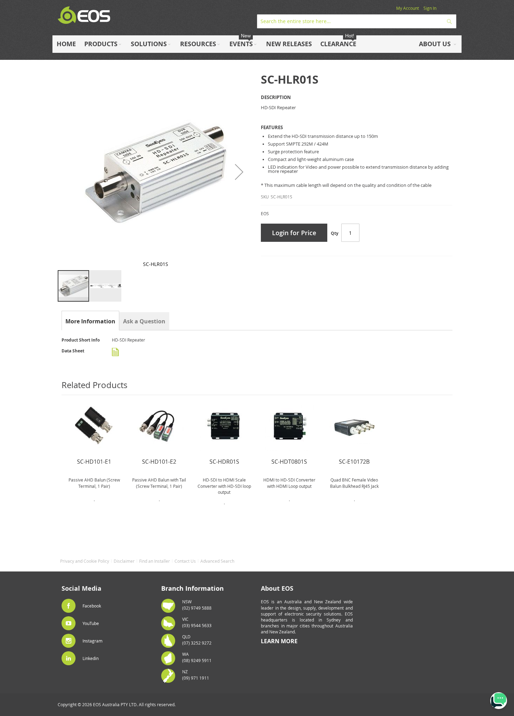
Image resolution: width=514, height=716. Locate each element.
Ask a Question (144, 321)
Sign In (429, 8)
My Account (407, 8)
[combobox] (356, 21)
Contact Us (185, 561)
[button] (239, 171)
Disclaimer (124, 561)
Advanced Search (217, 561)
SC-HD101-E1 (94, 461)
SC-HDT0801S (289, 461)
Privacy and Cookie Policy (84, 561)
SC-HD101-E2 (159, 461)
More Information (90, 321)
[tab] (90, 321)
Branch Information (192, 588)
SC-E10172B (354, 461)
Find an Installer (154, 561)
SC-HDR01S (224, 461)
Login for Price (294, 233)
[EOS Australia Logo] (84, 15)
